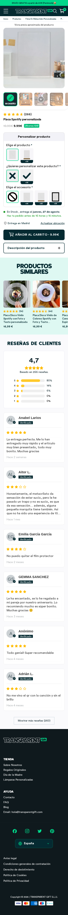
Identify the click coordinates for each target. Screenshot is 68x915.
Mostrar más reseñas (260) (34, 720)
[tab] (34, 145)
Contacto (9, 797)
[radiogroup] (34, 155)
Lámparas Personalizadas (18, 779)
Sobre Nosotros (12, 765)
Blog (6, 807)
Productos (16, 18)
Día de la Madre (12, 774)
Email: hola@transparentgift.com (22, 812)
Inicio (5, 18)
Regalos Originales (14, 770)
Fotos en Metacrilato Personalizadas (41, 18)
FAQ (6, 802)
